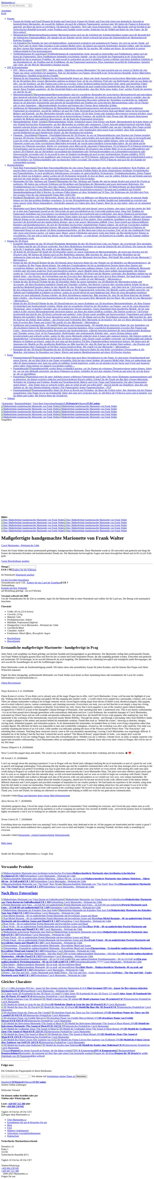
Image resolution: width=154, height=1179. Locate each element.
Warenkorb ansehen (24, 575)
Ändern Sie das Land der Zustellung (44, 582)
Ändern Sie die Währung (24, 569)
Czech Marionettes (67, 996)
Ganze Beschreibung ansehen (15, 561)
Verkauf (11, 398)
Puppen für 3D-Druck (17, 241)
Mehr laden (6, 843)
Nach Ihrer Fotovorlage (44, 403)
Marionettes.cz (8, 2)
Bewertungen (13, 641)
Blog (9, 1125)
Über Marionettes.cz (16, 1119)
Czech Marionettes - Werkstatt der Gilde (20, 545)
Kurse (10, 355)
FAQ (9, 1128)
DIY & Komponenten (17, 67)
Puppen (10, 18)
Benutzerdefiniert (15, 165)
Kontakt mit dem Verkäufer (14, 588)
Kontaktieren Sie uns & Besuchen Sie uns (27, 1122)
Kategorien (7, 403)
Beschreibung (13, 638)
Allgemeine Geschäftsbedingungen (23, 1133)
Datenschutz (13, 1136)
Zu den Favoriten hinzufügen (15, 580)
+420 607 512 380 (16, 1103)
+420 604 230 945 (15, 1106)
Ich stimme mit (53, 1076)
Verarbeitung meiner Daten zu (61, 1076)
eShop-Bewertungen (11, 683)
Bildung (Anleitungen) (18, 1130)
